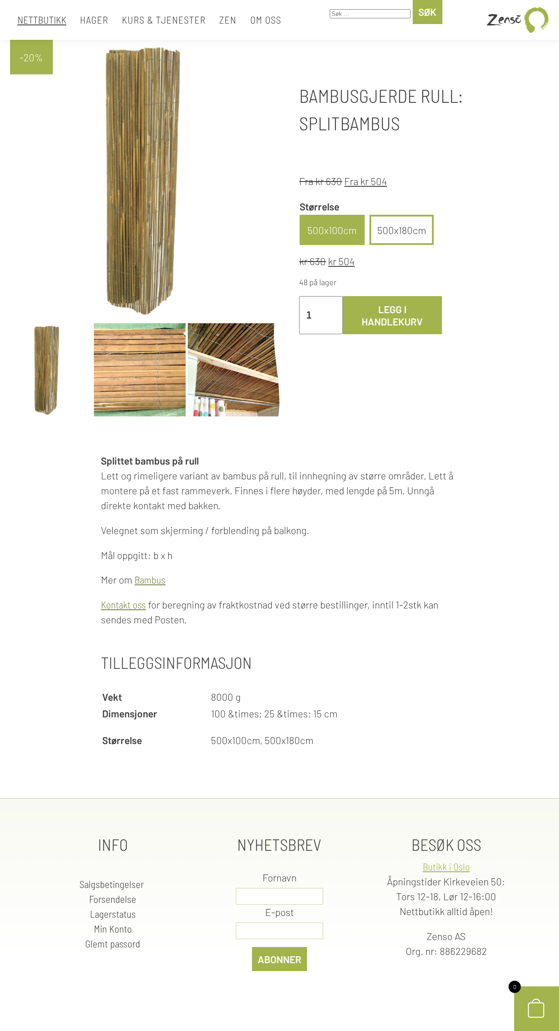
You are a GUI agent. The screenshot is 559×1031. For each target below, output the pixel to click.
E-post (279, 912)
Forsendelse (112, 899)
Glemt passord (112, 943)
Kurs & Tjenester (164, 20)
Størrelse (319, 206)
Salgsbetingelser (112, 884)
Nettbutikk (41, 20)
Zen (227, 20)
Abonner (279, 959)
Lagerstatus (113, 914)
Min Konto (113, 929)
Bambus (150, 579)
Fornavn (279, 877)
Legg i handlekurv (392, 315)
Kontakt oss (123, 604)
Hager (94, 20)
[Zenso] (516, 20)
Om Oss (265, 20)
